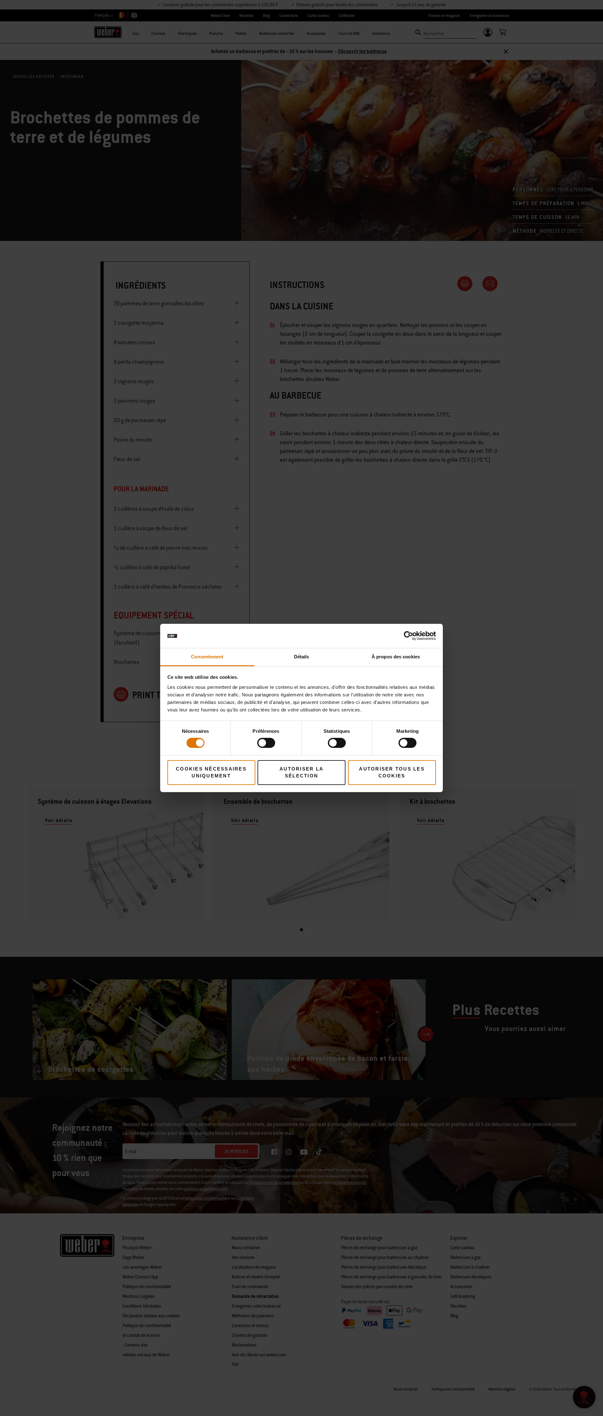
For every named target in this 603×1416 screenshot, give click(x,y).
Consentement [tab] (207, 656)
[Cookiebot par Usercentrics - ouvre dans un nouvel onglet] (408, 635)
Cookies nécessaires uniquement (211, 772)
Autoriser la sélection (301, 772)
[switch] (266, 743)
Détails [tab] (301, 656)
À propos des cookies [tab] (396, 656)
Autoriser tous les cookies (392, 772)
